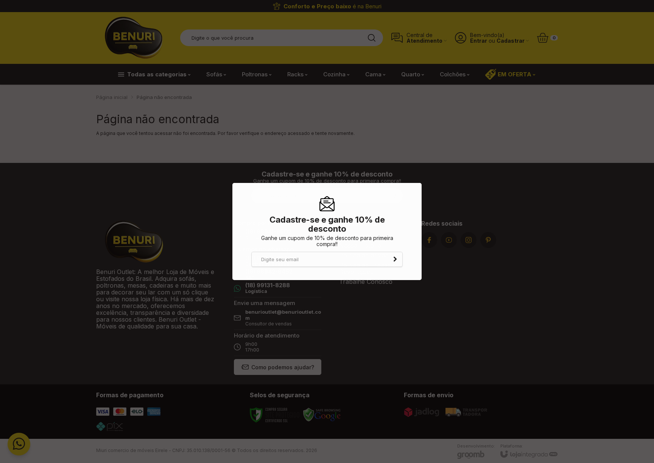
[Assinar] (395, 259)
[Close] (417, 185)
